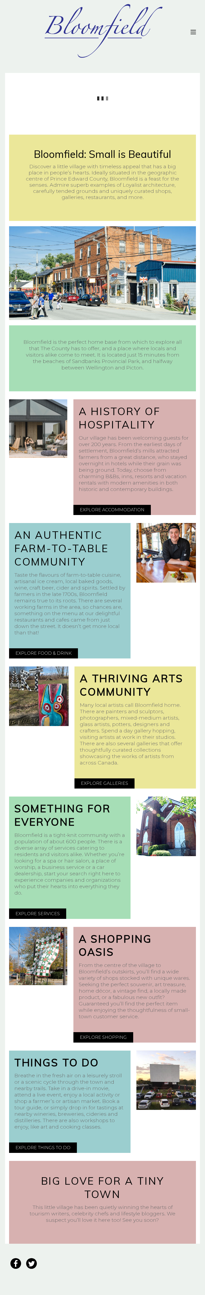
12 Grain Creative (87, 1279)
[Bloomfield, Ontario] (102, 55)
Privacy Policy (67, 1261)
